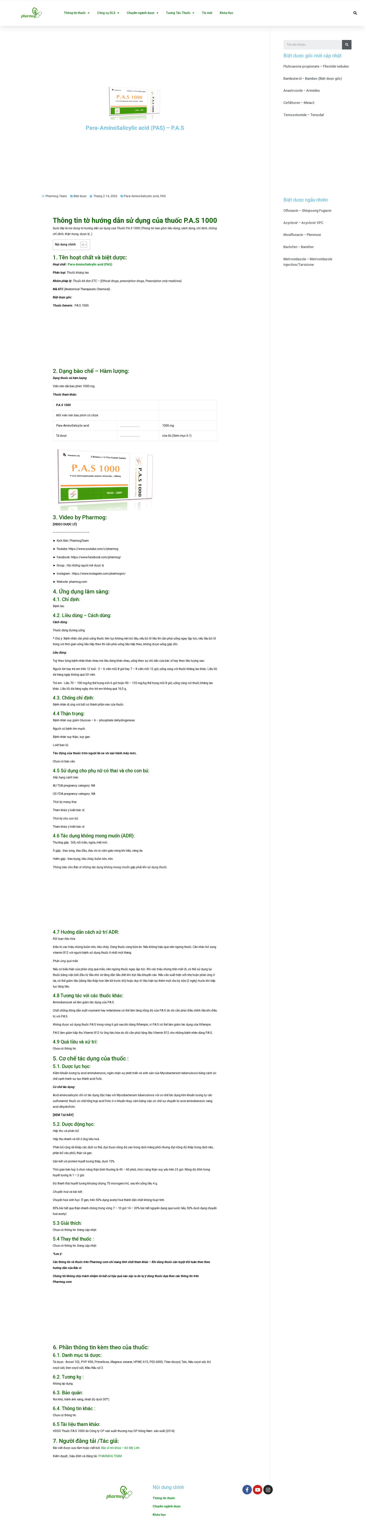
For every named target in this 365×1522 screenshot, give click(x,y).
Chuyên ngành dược (141, 13)
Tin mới (207, 13)
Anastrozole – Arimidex (301, 90)
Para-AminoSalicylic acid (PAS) (90, 264)
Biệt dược (80, 196)
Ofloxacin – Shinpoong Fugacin (307, 211)
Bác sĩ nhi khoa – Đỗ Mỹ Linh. (120, 1448)
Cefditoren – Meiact (298, 103)
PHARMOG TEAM (110, 1456)
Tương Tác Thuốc (178, 13)
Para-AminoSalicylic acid (141, 196)
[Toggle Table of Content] (82, 244)
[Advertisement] (135, 54)
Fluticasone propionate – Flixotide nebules (316, 66)
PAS (163, 196)
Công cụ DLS (106, 13)
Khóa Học (226, 13)
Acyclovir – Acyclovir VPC (303, 223)
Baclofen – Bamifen (298, 247)
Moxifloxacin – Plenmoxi (302, 235)
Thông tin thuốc (75, 13)
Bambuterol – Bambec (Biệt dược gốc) (312, 78)
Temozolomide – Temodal (303, 115)
